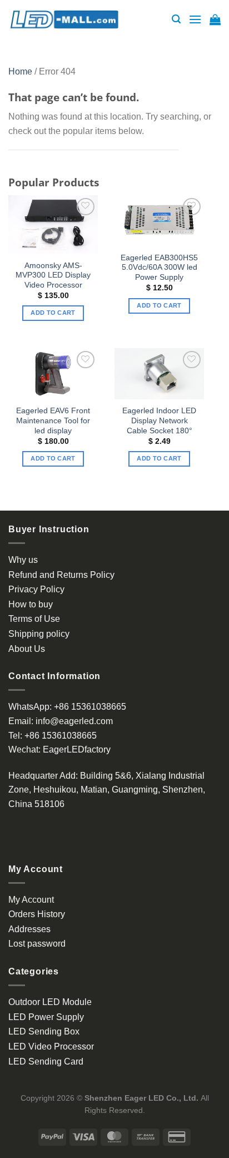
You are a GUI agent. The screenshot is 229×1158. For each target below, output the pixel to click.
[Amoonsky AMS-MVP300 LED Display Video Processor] (53, 224)
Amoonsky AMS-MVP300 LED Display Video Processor (53, 275)
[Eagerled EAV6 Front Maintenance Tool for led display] (53, 373)
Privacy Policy (36, 589)
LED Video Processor (51, 1046)
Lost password (37, 943)
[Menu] (195, 19)
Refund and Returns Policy (61, 575)
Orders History (36, 914)
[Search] (176, 19)
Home (20, 71)
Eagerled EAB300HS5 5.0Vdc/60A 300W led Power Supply (159, 267)
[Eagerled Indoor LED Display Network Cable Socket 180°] (159, 373)
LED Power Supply (46, 1017)
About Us (26, 649)
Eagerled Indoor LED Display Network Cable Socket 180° (159, 420)
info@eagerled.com (74, 721)
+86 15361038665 (90, 706)
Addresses (29, 929)
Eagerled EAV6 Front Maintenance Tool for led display (53, 420)
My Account (31, 899)
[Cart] (215, 19)
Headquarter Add (42, 775)
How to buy (30, 604)
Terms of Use (34, 618)
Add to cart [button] (53, 312)
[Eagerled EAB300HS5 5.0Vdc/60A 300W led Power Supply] (159, 220)
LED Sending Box (43, 1031)
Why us (23, 560)
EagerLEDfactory (77, 749)
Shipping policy (38, 634)
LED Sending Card (45, 1061)
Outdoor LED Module (50, 1002)
